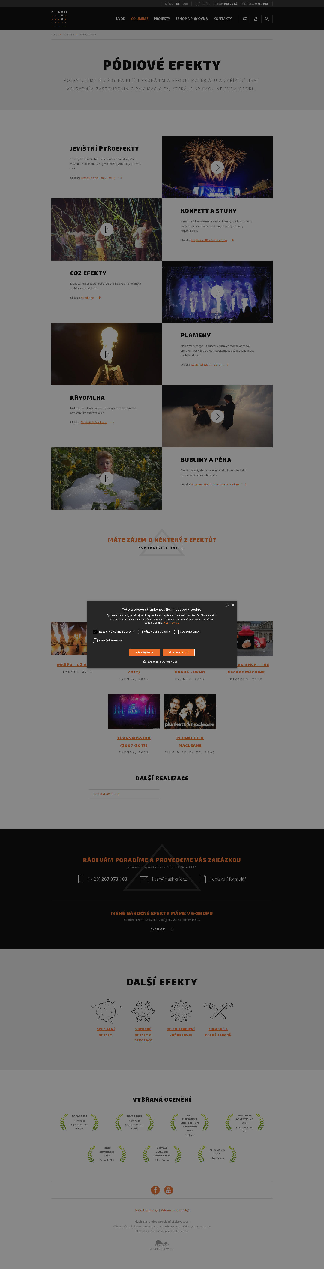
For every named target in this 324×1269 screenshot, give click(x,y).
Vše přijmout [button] (144, 652)
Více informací (171, 622)
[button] (162, 662)
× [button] (232, 605)
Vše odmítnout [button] (178, 652)
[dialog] (162, 634)
